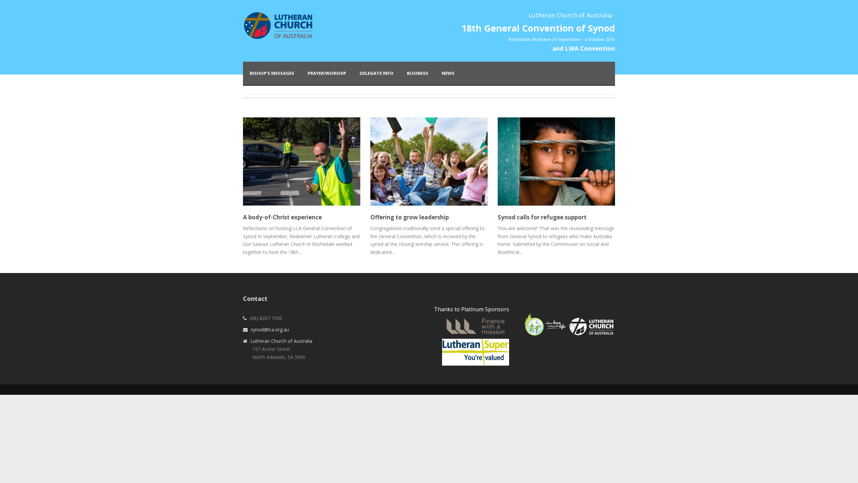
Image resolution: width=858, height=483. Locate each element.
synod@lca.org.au (270, 329)
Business (417, 73)
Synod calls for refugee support (542, 217)
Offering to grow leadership (409, 217)
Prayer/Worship (327, 73)
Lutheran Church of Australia (281, 341)
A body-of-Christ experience (282, 217)
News (448, 73)
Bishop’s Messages (272, 73)
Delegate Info (376, 73)
